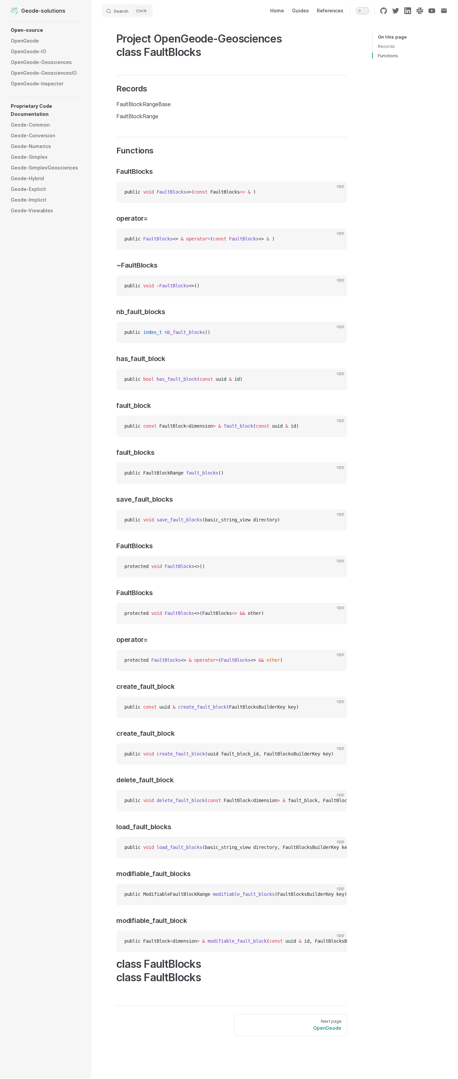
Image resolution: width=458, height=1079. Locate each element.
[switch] (362, 10)
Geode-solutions (43, 10)
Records (386, 46)
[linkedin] (408, 11)
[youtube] (432, 11)
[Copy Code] (336, 192)
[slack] (420, 11)
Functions (388, 55)
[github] (384, 11)
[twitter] (396, 11)
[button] (45, 30)
